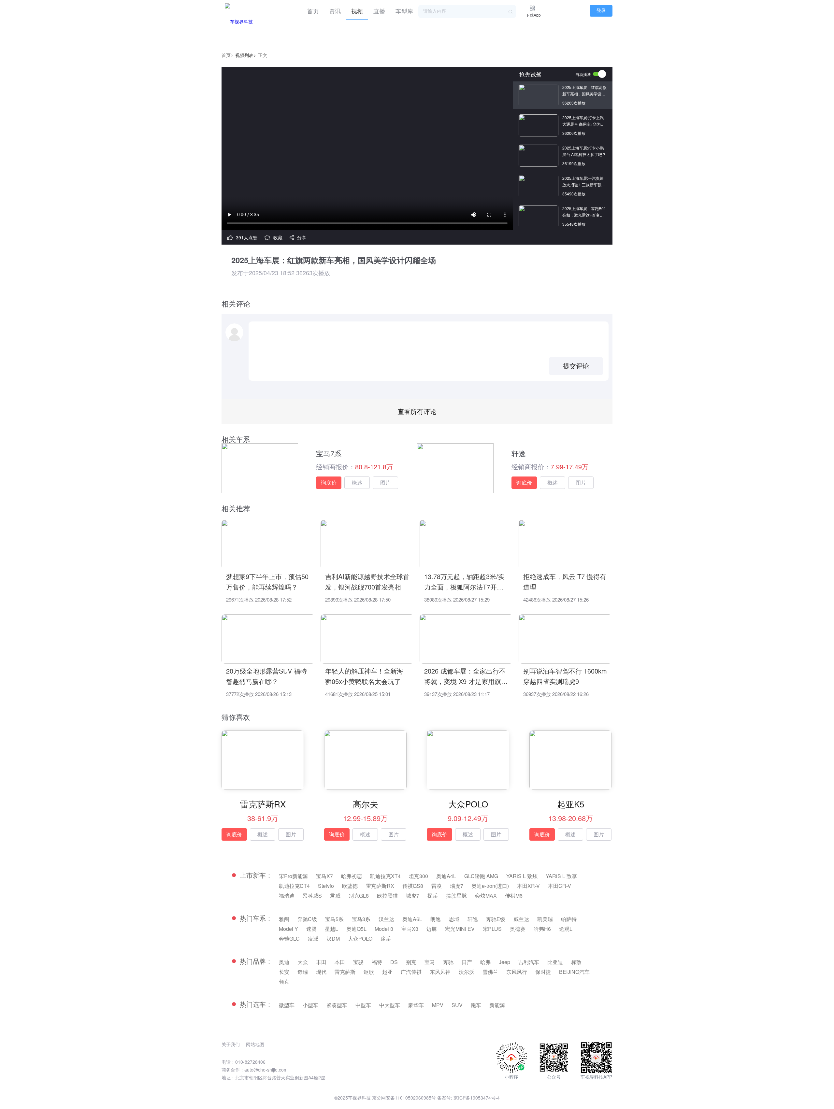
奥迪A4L (446, 876)
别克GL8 (359, 895)
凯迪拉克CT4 (294, 885)
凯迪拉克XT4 (385, 876)
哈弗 (485, 962)
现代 (321, 971)
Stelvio (326, 885)
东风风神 (440, 971)
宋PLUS (492, 928)
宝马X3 (409, 928)
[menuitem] (313, 10)
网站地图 (255, 1044)
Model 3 (384, 928)
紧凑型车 (336, 1005)
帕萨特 (569, 919)
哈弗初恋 (351, 876)
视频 (357, 11)
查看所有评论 (417, 411)
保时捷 (543, 971)
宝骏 (358, 962)
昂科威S (312, 895)
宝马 (429, 962)
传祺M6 (514, 895)
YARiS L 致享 (561, 876)
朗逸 (435, 919)
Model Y (288, 928)
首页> (227, 55)
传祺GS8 (412, 885)
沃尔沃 (466, 971)
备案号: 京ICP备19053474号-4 (468, 1097)
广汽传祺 (411, 971)
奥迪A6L (412, 919)
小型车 (310, 1005)
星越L (331, 928)
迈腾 (431, 928)
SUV (457, 1005)
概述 (357, 482)
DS (394, 962)
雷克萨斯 (345, 971)
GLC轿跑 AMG (481, 876)
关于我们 (231, 1044)
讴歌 (369, 971)
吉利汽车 (528, 962)
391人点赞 (246, 237)
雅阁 (284, 919)
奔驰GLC (289, 938)
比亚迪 (555, 962)
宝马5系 (334, 919)
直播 (379, 11)
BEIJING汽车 (574, 971)
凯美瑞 (545, 919)
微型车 (287, 1005)
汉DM (333, 938)
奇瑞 (302, 971)
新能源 (497, 1005)
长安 (284, 971)
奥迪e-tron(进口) (490, 885)
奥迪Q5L (356, 928)
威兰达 (521, 919)
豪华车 (416, 1005)
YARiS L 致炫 (522, 876)
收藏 (277, 237)
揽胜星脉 (456, 895)
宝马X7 (324, 876)
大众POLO (360, 938)
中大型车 (389, 1005)
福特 (377, 962)
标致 (576, 962)
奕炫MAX (486, 895)
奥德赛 (517, 928)
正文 (262, 55)
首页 (313, 11)
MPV (437, 1005)
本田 (340, 962)
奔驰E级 (495, 919)
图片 (385, 482)
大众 (302, 962)
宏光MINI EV (460, 928)
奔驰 (448, 962)
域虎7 (412, 895)
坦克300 (418, 876)
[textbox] (467, 11)
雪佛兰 (490, 971)
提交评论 (576, 366)
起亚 (387, 971)
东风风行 (516, 971)
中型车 (363, 1005)
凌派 (313, 938)
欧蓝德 (350, 885)
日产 (467, 962)
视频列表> (245, 55)
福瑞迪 (287, 895)
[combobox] (467, 11)
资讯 (335, 11)
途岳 (386, 938)
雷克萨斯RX (380, 885)
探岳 (432, 895)
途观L (565, 928)
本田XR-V (528, 885)
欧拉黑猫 (387, 895)
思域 (454, 919)
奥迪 (284, 962)
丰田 (321, 962)
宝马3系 (361, 919)
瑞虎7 (456, 885)
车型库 (404, 11)
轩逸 (472, 919)
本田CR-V (559, 885)
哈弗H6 (542, 928)
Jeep (504, 962)
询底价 (329, 482)
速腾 (311, 928)
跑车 (476, 1005)
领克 (284, 981)
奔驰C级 (307, 919)
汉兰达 (386, 919)
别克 (411, 962)
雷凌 (436, 885)
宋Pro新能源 (293, 876)
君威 (335, 895)
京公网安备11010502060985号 (404, 1097)
